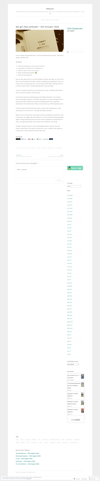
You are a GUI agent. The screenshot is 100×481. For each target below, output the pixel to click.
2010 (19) (69, 247)
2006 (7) (69, 260)
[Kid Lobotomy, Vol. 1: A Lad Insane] (82, 378)
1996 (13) (69, 289)
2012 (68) (69, 240)
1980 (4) (69, 341)
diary (21, 439)
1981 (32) (69, 338)
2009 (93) (69, 250)
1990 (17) (69, 309)
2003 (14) (69, 270)
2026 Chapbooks (75, 28)
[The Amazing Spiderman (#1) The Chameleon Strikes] (82, 386)
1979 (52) (69, 344)
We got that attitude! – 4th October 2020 (24, 156)
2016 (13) (69, 227)
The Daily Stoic (74, 442)
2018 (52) (69, 221)
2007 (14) (69, 257)
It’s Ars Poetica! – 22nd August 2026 (27, 464)
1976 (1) (69, 354)
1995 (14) (69, 292)
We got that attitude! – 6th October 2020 (56, 156)
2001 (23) (69, 276)
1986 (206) (70, 321)
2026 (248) (70, 195)
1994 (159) (69, 296)
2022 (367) (69, 208)
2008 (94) (69, 253)
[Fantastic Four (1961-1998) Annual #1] (82, 404)
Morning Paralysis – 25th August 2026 (28, 456)
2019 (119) (69, 218)
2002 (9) (69, 273)
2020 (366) (70, 214)
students (52, 442)
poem (17, 442)
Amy (17, 439)
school (46, 442)
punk (28, 442)
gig (39, 439)
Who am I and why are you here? (50, 19)
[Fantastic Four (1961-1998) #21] (82, 396)
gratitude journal (54, 439)
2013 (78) (69, 237)
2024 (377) (69, 201)
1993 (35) (69, 299)
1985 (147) (69, 325)
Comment (58, 180)
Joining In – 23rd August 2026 (25, 461)
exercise (34, 439)
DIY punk (27, 439)
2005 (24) (69, 263)
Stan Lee (70, 390)
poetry (23, 442)
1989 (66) (69, 312)
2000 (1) (69, 279)
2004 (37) (69, 266)
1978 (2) (69, 347)
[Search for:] (74, 186)
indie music (69, 439)
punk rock (34, 442)
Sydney (59, 442)
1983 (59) (69, 331)
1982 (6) (69, 335)
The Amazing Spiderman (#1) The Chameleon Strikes (74, 386)
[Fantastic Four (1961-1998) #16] (82, 412)
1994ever (50, 9)
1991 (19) (69, 305)
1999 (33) (69, 283)
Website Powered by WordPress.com (25, 472)
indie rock (77, 439)
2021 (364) (69, 211)
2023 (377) (69, 205)
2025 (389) (69, 198)
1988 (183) (69, 315)
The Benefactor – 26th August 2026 (27, 453)
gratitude (45, 439)
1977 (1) (69, 351)
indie (63, 439)
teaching (65, 442)
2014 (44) (69, 234)
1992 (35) (69, 302)
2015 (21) (69, 231)
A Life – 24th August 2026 (24, 459)
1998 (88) (69, 286)
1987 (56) (69, 318)
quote (40, 442)
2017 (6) (69, 224)
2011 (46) (69, 244)
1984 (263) (69, 328)
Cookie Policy (28, 478)
